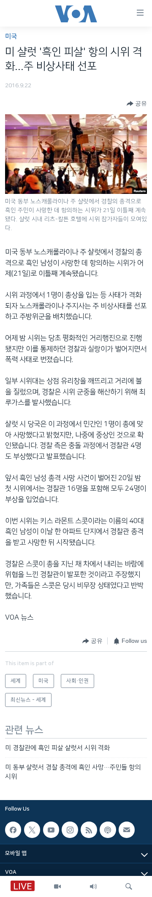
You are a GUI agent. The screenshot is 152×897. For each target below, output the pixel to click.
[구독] (127, 830)
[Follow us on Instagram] (70, 830)
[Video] (57, 886)
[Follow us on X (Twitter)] (32, 830)
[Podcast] (108, 830)
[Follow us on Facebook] (13, 830)
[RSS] (89, 830)
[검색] (128, 886)
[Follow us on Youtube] (51, 830)
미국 (11, 36)
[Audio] (93, 886)
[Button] (137, 103)
